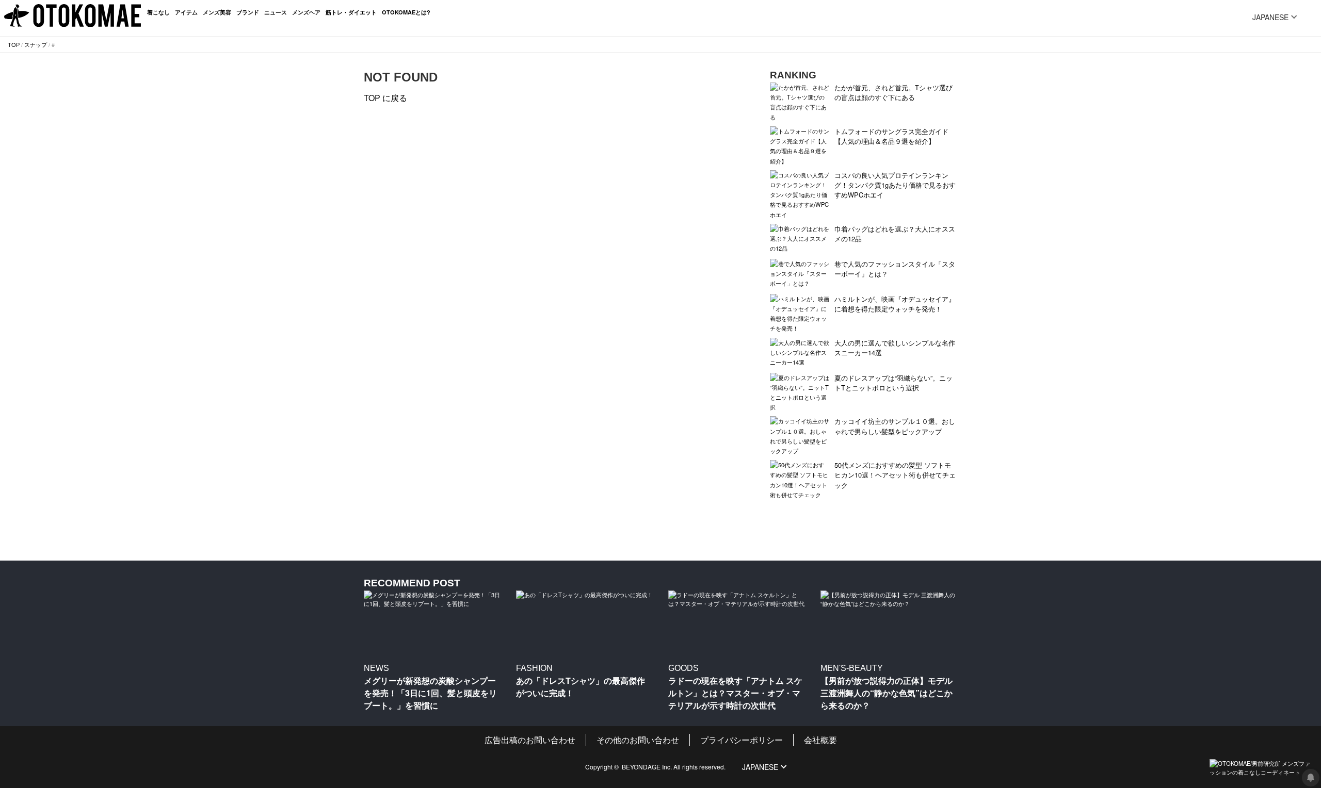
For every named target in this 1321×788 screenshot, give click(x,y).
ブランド (247, 12)
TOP (14, 44)
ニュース (275, 12)
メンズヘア (306, 12)
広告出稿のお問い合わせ (530, 740)
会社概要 (820, 740)
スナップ (35, 44)
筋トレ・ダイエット (351, 12)
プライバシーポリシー (741, 740)
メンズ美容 (217, 12)
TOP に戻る (385, 98)
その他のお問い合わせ (638, 740)
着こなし (158, 12)
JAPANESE (1270, 17)
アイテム (186, 12)
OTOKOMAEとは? (406, 12)
